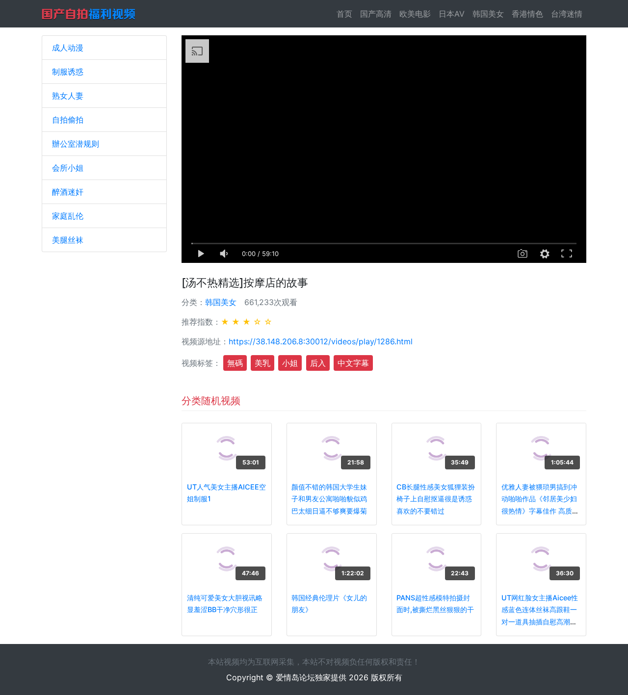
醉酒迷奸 (67, 192)
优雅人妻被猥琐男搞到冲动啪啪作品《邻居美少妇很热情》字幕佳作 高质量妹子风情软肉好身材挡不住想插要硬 (540, 511)
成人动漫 (67, 47)
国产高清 (376, 14)
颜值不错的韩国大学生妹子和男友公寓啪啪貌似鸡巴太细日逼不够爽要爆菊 (329, 499)
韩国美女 (488, 14)
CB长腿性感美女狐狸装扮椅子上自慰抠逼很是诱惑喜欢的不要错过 (435, 499)
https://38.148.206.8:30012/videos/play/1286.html (321, 341)
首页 (346, 14)
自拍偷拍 (67, 120)
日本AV (452, 14)
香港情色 (527, 14)
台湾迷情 (566, 14)
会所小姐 (67, 168)
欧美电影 (415, 14)
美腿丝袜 (67, 240)
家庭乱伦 (67, 216)
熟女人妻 (67, 96)
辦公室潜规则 (75, 144)
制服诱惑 (67, 72)
